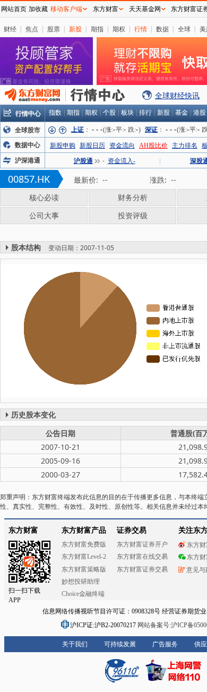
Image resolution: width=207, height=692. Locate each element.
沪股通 (83, 161)
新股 (75, 28)
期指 (97, 28)
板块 (127, 112)
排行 (145, 112)
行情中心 (28, 113)
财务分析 (133, 197)
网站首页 (14, 9)
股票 (53, 28)
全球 (184, 28)
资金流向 (122, 145)
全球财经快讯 (177, 95)
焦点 (31, 28)
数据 (162, 28)
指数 (55, 112)
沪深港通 (27, 160)
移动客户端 (66, 9)
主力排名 (184, 145)
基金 (181, 112)
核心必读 (44, 197)
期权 (119, 28)
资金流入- (121, 161)
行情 (140, 28)
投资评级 (133, 215)
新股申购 (62, 145)
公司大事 (44, 215)
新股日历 (92, 145)
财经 (10, 28)
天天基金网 (145, 9)
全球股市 (27, 130)
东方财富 (105, 9)
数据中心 (27, 145)
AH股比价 (153, 145)
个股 (109, 112)
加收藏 (38, 9)
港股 (199, 112)
